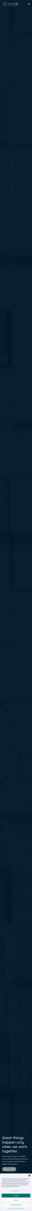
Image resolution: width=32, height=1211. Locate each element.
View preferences (16, 1205)
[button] (29, 1175)
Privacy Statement (19, 1208)
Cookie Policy (10, 1208)
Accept (16, 1195)
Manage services (16, 1191)
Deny (16, 1200)
